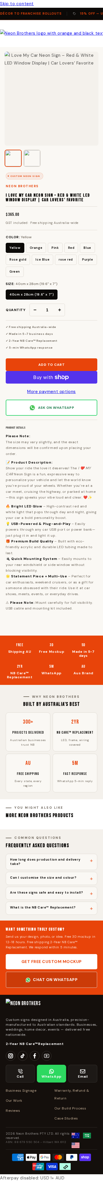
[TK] (22, 1056)
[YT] (47, 1056)
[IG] (10, 1056)
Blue (87, 248)
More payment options (51, 391)
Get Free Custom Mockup (51, 961)
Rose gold (17, 259)
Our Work (14, 1100)
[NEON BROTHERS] (51, 1006)
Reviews (13, 1110)
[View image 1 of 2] (13, 158)
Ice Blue (42, 259)
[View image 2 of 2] (32, 158)
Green (14, 271)
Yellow (15, 248)
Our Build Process (70, 1108)
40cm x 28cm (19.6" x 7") (31, 294)
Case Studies (66, 1118)
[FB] (34, 1056)
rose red (66, 259)
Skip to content (17, 4)
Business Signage (21, 1090)
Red (71, 248)
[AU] (75, 1136)
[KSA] (87, 1136)
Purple (87, 259)
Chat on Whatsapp (55, 979)
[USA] (75, 1145)
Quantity (15, 310)
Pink (55, 248)
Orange (36, 248)
